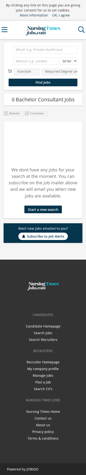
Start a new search (43, 209)
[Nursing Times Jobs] (43, 29)
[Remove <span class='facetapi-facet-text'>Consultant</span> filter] (27, 113)
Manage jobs (43, 375)
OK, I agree (61, 15)
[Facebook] (35, 300)
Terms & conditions (43, 438)
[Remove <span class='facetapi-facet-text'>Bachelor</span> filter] (6, 113)
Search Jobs (43, 333)
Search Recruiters (43, 339)
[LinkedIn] (51, 300)
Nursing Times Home (43, 411)
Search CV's (43, 389)
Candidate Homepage (43, 326)
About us (43, 425)
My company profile (43, 368)
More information (34, 15)
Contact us (43, 418)
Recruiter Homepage (43, 362)
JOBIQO (32, 469)
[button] (11, 71)
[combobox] (45, 50)
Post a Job (43, 382)
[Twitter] (43, 300)
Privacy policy (43, 431)
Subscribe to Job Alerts (45, 236)
